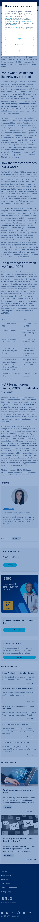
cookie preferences (11, 18)
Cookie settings (19, 45)
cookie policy (14, 21)
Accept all (16, 27)
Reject (14, 24)
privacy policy (26, 21)
